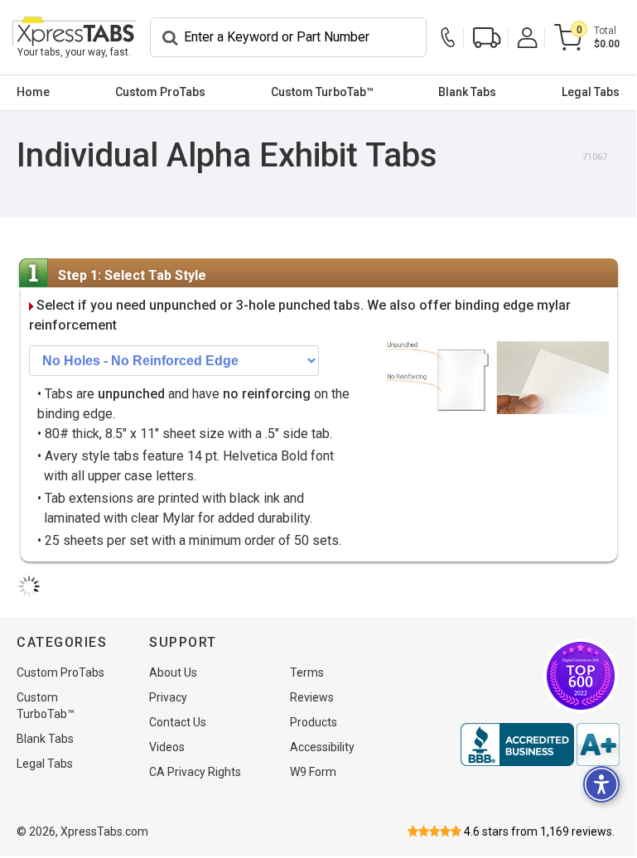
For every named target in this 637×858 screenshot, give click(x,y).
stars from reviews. (539, 831)
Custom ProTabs (160, 92)
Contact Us (177, 722)
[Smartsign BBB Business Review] (540, 744)
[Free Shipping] (487, 37)
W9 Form (313, 771)
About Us (173, 672)
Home (33, 92)
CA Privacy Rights (195, 771)
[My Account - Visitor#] (527, 37)
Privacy (168, 697)
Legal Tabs (591, 92)
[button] (601, 784)
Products (313, 722)
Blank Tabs (467, 92)
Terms (307, 672)
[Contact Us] (452, 37)
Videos (167, 747)
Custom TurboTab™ (322, 92)
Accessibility (322, 747)
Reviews (312, 697)
